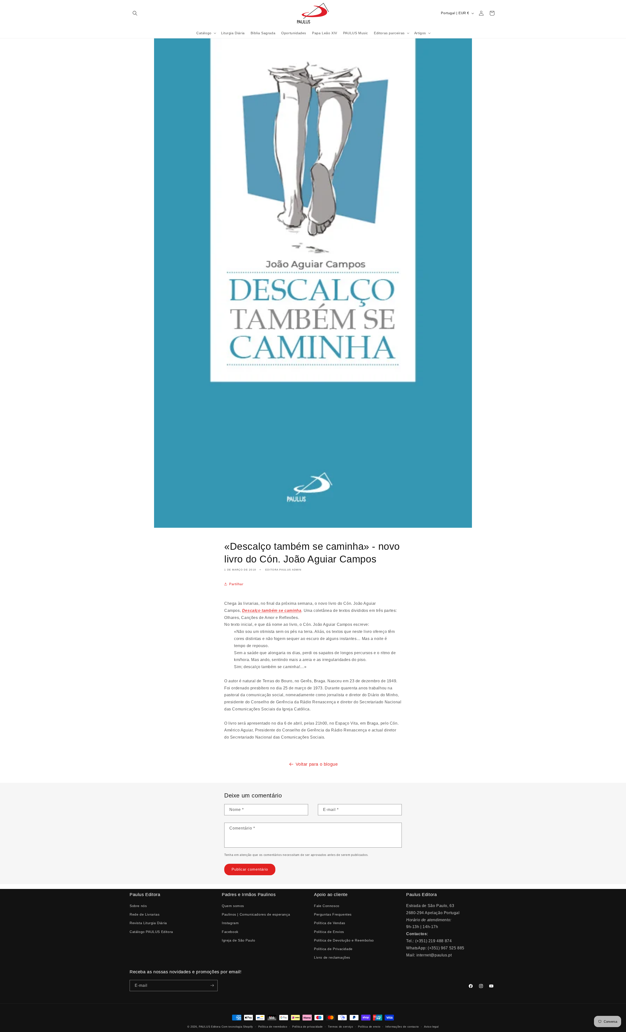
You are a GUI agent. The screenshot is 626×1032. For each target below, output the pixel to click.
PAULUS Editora (210, 1026)
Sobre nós (138, 906)
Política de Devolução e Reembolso (344, 940)
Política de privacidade (307, 1026)
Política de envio (369, 1026)
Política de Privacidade (333, 949)
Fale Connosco (326, 906)
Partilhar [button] (236, 584)
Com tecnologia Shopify (237, 1026)
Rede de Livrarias (144, 914)
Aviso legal (431, 1026)
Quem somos (233, 906)
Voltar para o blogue (317, 764)
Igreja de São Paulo (238, 940)
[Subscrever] (212, 985)
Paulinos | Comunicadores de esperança (256, 914)
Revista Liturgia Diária (148, 923)
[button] (135, 13)
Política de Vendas (329, 923)
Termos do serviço (340, 1026)
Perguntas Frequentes (333, 914)
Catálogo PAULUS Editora (151, 931)
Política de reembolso (272, 1026)
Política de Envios (329, 931)
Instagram (230, 923)
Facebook (230, 931)
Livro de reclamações (332, 957)
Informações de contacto (402, 1026)
